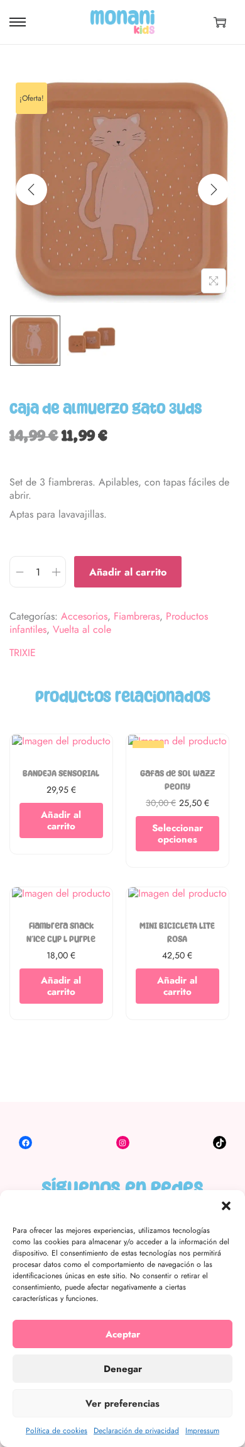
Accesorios (84, 616)
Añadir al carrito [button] (61, 820)
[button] (226, 1206)
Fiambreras (137, 616)
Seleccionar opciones (177, 833)
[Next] (213, 189)
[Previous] (31, 189)
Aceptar (123, 1334)
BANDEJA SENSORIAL (61, 773)
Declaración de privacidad (136, 1430)
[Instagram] (122, 1142)
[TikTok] (219, 1142)
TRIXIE (22, 653)
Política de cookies (56, 1430)
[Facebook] (25, 1142)
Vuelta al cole (82, 629)
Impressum (202, 1430)
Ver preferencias (122, 1403)
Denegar (123, 1369)
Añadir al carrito (127, 572)
